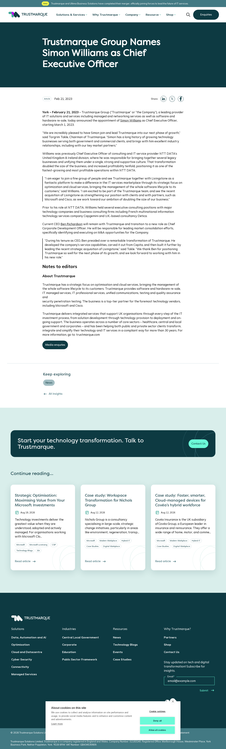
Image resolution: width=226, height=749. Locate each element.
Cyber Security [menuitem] (21, 659)
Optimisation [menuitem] (20, 644)
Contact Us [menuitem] (171, 652)
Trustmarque (27, 14)
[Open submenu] (86, 14)
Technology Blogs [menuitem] (125, 644)
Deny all (157, 721)
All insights (56, 393)
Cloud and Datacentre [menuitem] (26, 652)
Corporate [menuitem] (69, 644)
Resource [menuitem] (152, 14)
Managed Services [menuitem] (24, 674)
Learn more (57, 724)
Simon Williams (130, 120)
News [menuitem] (117, 637)
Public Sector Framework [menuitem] (79, 659)
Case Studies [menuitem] (122, 659)
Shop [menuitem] (169, 14)
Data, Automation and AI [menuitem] (28, 637)
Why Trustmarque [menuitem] (105, 14)
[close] (173, 701)
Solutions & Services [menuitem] (70, 14)
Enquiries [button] (206, 14)
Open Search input (188, 14)
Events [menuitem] (118, 652)
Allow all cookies (157, 730)
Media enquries (55, 344)
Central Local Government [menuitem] (80, 637)
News (48, 382)
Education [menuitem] (69, 652)
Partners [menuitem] (170, 637)
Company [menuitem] (131, 14)
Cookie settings (157, 711)
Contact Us (198, 443)
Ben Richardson (71, 224)
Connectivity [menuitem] (20, 667)
